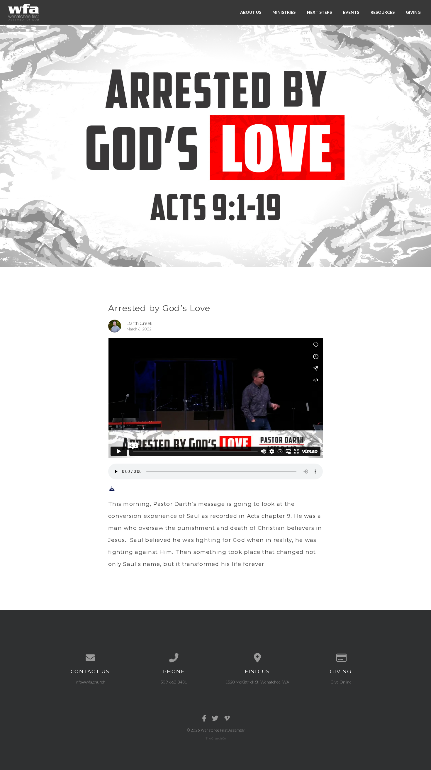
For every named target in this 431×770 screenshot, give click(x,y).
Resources (383, 12)
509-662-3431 (174, 681)
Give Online (341, 681)
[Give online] (341, 658)
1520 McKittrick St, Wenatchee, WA (257, 681)
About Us (250, 12)
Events (351, 12)
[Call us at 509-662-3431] (173, 658)
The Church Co (216, 738)
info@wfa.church (90, 681)
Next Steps (319, 12)
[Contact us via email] (90, 658)
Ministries (284, 12)
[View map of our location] (257, 658)
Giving (413, 12)
